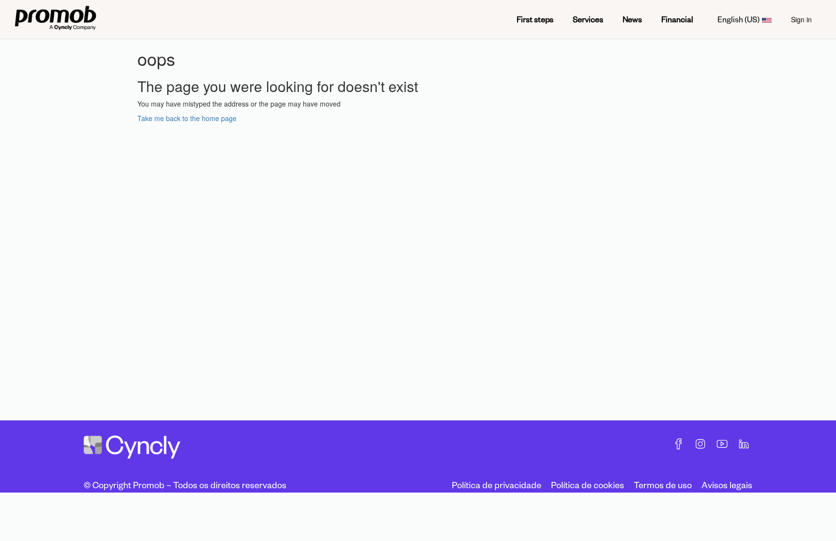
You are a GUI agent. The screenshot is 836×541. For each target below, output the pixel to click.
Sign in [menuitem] (801, 19)
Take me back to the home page (187, 118)
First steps (535, 19)
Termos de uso (663, 484)
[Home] (55, 19)
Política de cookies (587, 484)
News (632, 19)
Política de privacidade (496, 484)
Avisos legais (727, 484)
